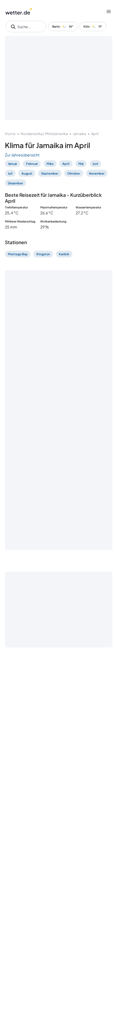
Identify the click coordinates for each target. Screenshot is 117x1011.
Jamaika (79, 134)
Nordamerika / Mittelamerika (44, 134)
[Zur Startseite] (18, 11)
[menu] (109, 11)
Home (10, 134)
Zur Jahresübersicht (22, 154)
